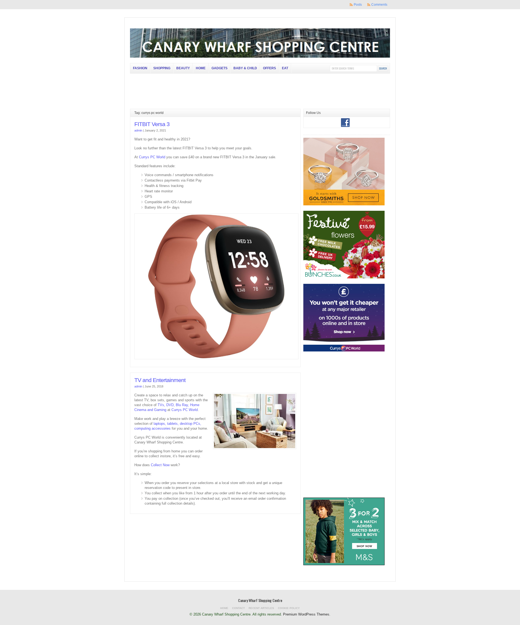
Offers (269, 68)
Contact (238, 608)
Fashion (140, 68)
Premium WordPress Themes (306, 614)
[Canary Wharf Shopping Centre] (260, 56)
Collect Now (160, 465)
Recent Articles (261, 608)
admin (138, 130)
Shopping (161, 68)
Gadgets (219, 68)
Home (201, 68)
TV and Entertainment (160, 380)
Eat (285, 68)
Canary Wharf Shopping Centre (260, 600)
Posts (358, 4)
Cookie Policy (289, 608)
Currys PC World (152, 157)
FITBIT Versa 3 (152, 124)
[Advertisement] (344, 464)
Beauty (183, 68)
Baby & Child (245, 68)
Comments (379, 4)
